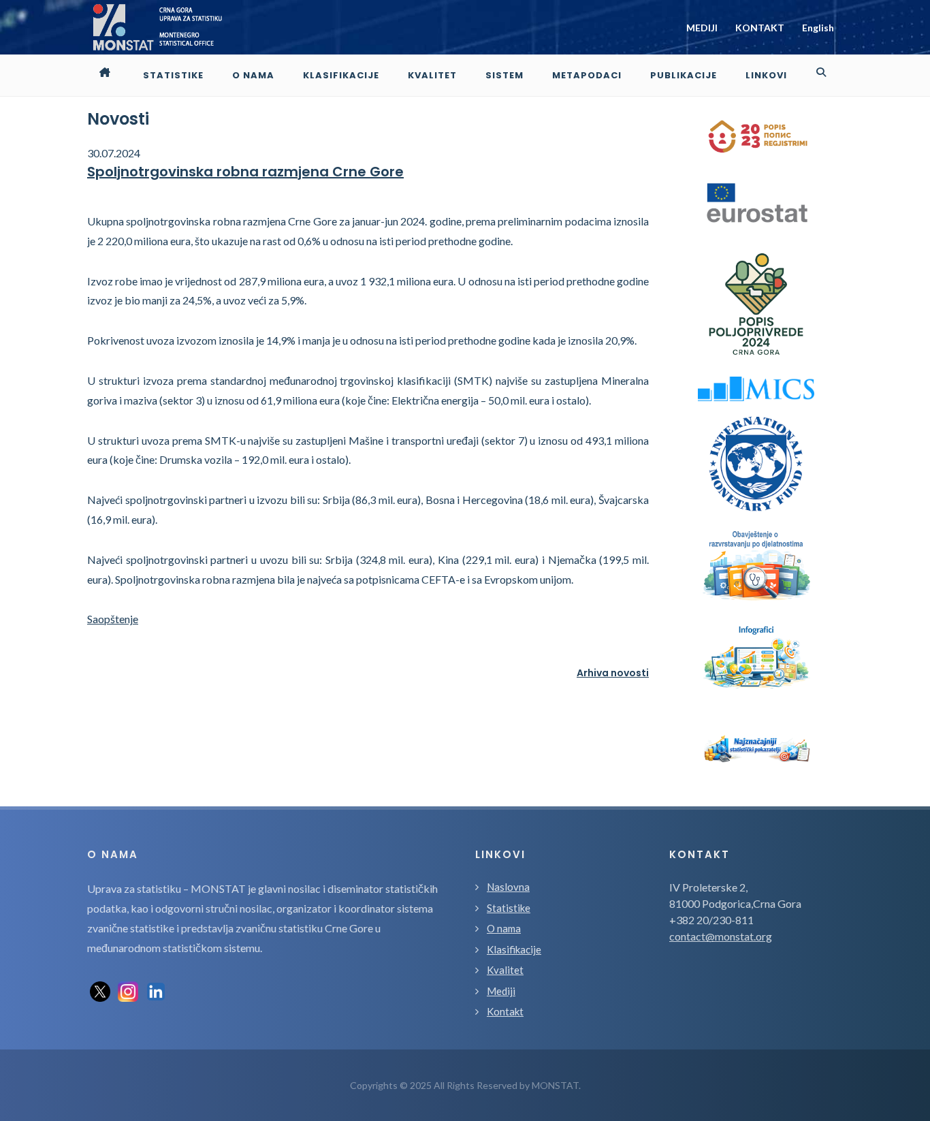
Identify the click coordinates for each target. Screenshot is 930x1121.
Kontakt (505, 1011)
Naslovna (508, 887)
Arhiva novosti (613, 673)
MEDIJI (702, 27)
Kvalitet (505, 970)
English (818, 27)
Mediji (501, 991)
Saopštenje (112, 618)
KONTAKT (759, 27)
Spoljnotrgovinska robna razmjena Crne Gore (245, 171)
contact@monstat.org (720, 936)
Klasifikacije (514, 949)
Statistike (508, 908)
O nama (504, 928)
